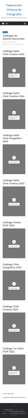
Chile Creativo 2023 (8, 393)
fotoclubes (18, 44)
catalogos (6, 44)
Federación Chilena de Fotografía (14, 9)
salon (22, 44)
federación (6, 42)
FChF (14, 44)
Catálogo (5, 32)
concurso (11, 44)
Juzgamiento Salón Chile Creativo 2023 (14, 397)
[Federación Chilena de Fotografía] (3, 23)
